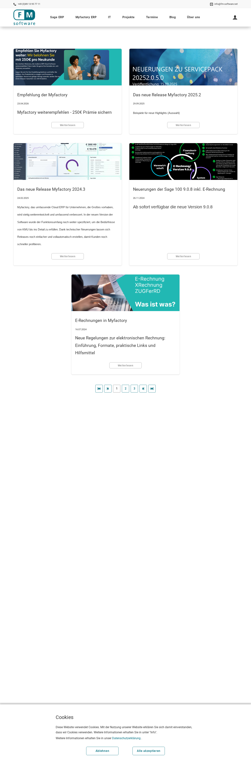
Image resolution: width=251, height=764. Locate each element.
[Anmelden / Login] (235, 17)
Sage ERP (57, 17)
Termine (152, 17)
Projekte (128, 17)
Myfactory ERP (86, 17)
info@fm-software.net (226, 4)
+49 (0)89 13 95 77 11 (29, 4)
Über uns (193, 17)
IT (109, 17)
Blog (172, 17)
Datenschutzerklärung (126, 738)
